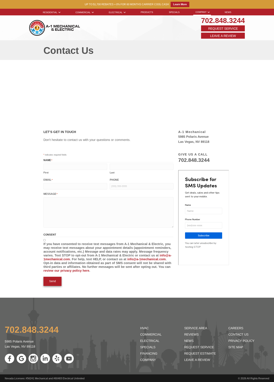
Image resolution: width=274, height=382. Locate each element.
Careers (235, 328)
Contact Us (238, 334)
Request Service (223, 28)
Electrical (115, 12)
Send (52, 281)
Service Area (195, 328)
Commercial (83, 12)
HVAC (144, 328)
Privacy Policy (241, 341)
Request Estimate (200, 353)
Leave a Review (223, 36)
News (228, 12)
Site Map (235, 347)
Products (147, 12)
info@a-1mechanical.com (146, 259)
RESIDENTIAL (50, 12)
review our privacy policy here (66, 270)
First (46, 172)
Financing (148, 353)
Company (201, 12)
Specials (174, 12)
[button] (59, 12)
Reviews (191, 334)
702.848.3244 (223, 20)
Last (112, 172)
